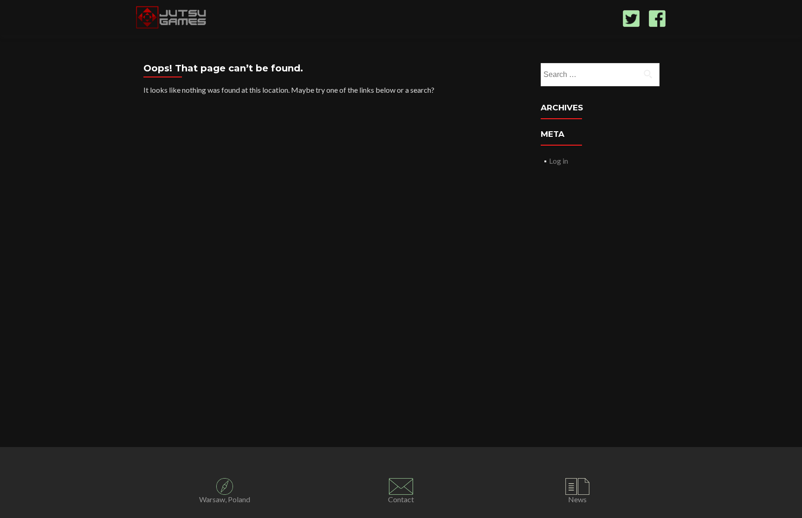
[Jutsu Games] (171, 17)
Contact (401, 499)
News (577, 499)
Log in (558, 160)
